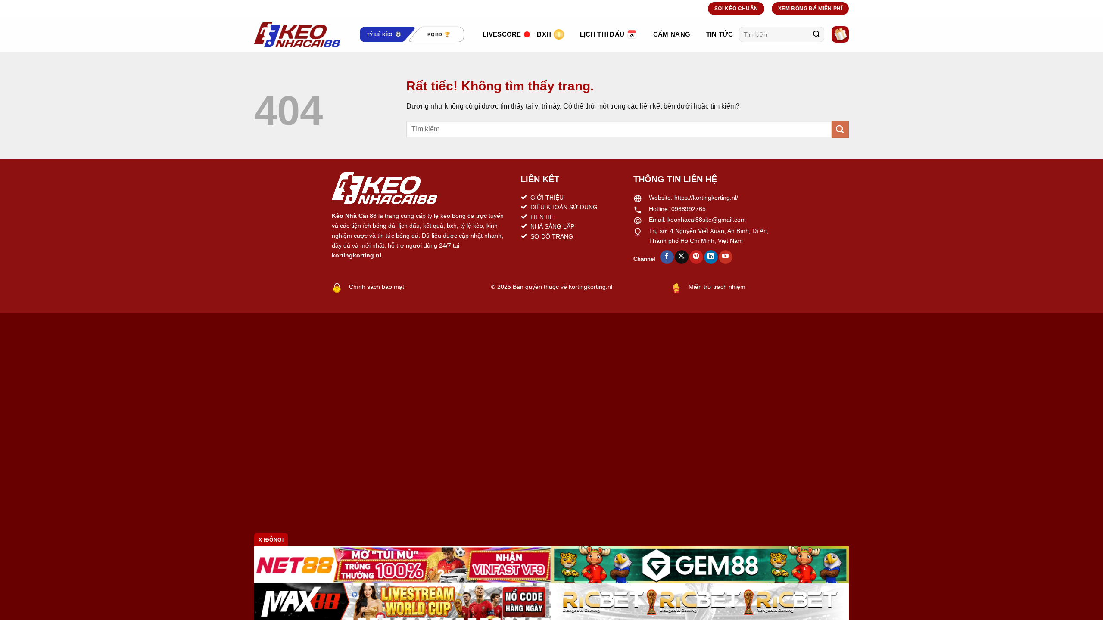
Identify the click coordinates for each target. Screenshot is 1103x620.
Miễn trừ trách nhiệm (717, 286)
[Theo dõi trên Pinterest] (696, 257)
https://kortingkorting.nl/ (706, 197)
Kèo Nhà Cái (350, 215)
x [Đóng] (271, 540)
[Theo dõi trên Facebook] (666, 257)
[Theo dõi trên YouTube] (725, 257)
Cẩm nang (671, 34)
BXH (544, 34)
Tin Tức (719, 34)
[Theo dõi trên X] (681, 257)
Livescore (502, 34)
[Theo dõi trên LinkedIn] (710, 257)
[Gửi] (816, 34)
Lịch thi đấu (602, 34)
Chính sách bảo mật (376, 286)
